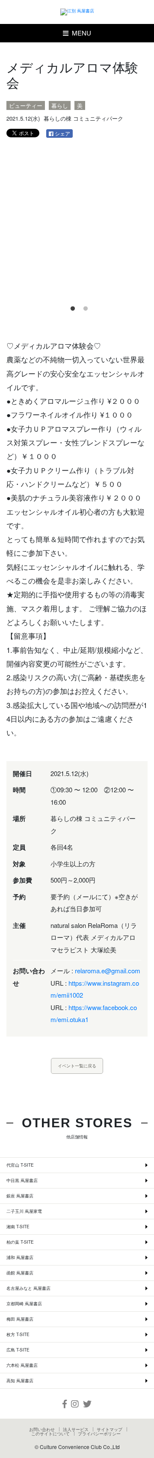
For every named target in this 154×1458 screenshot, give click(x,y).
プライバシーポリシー (99, 1433)
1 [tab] (70, 306)
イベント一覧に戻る (77, 1066)
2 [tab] (83, 306)
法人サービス (76, 1429)
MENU (79, 32)
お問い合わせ (42, 1429)
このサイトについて (50, 1433)
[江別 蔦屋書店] (77, 12)
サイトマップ (109, 1429)
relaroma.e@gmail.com (107, 970)
